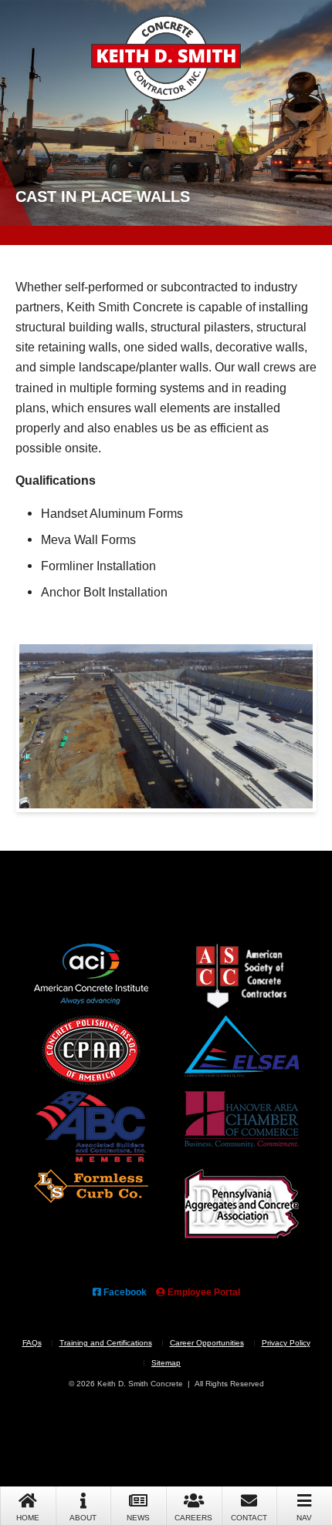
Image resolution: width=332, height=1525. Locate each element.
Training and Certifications (105, 1343)
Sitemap (166, 1363)
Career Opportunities (207, 1343)
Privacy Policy (286, 1343)
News (138, 1517)
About (83, 1517)
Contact (249, 1517)
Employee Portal (202, 1292)
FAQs (32, 1343)
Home (27, 1517)
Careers (193, 1517)
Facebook (124, 1292)
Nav (304, 1517)
